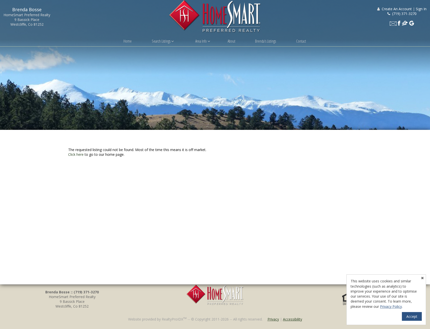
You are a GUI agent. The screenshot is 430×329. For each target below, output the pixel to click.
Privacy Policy (391, 306)
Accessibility (292, 319)
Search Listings (161, 41)
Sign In (421, 8)
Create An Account (397, 8)
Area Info (201, 41)
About (231, 41)
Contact (301, 41)
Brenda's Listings (265, 41)
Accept (411, 316)
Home (127, 41)
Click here (76, 154)
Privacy (273, 319)
